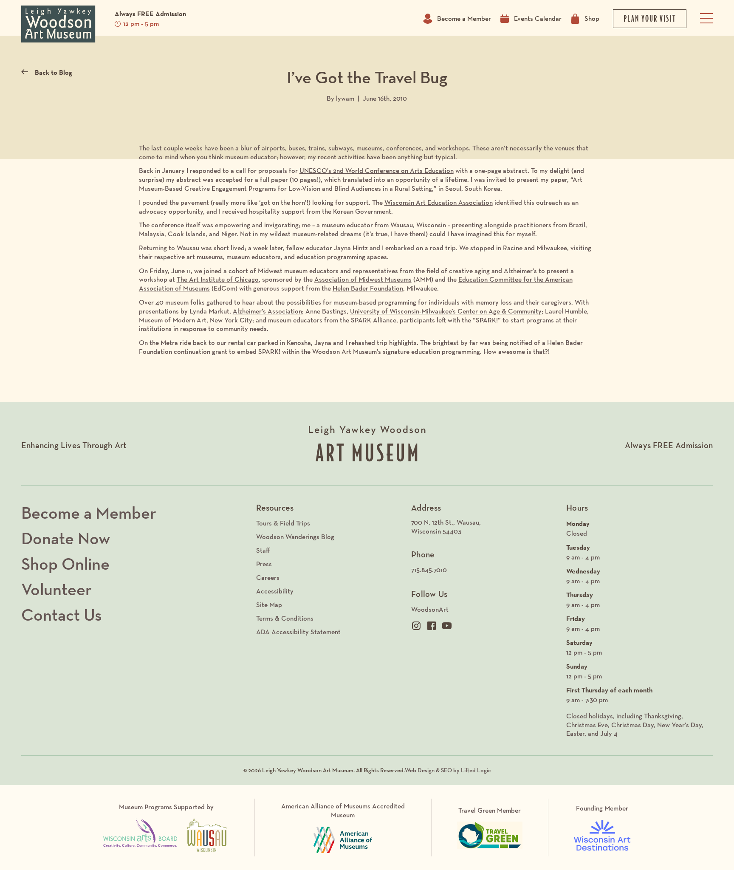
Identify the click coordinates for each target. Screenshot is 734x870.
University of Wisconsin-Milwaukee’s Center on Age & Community (446, 311)
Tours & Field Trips (283, 523)
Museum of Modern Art (172, 320)
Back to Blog (53, 72)
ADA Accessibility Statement (298, 631)
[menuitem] (484, 527)
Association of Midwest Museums (363, 279)
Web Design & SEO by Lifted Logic (448, 770)
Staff (263, 550)
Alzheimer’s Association (267, 311)
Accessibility (275, 591)
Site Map (269, 604)
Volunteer (56, 589)
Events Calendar (538, 18)
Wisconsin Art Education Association (438, 202)
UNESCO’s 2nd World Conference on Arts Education (376, 170)
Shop (591, 18)
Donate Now (65, 538)
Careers (267, 577)
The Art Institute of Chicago (218, 279)
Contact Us (61, 614)
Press (264, 563)
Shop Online (65, 563)
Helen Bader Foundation (368, 288)
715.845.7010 (429, 569)
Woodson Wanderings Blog (295, 536)
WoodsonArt (430, 609)
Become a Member (464, 18)
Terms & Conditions (284, 618)
